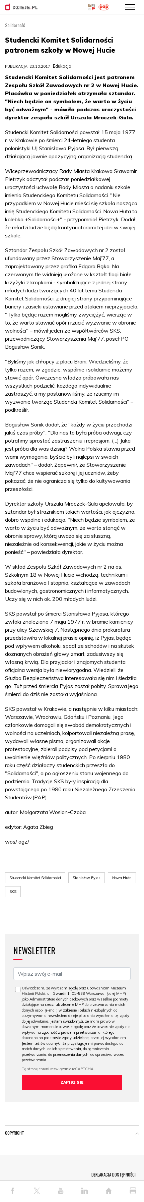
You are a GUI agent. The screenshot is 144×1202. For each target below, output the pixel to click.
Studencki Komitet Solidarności (35, 877)
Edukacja (62, 66)
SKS (12, 891)
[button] (137, 1134)
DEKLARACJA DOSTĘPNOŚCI (113, 1174)
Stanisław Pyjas (86, 877)
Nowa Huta (122, 877)
